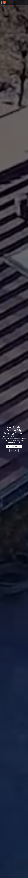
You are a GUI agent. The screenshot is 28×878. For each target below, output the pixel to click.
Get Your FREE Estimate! (14, 446)
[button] (25, 2)
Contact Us (14, 451)
